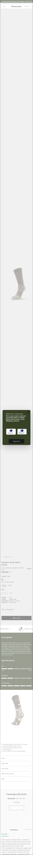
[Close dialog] (28, 412)
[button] (11, 432)
